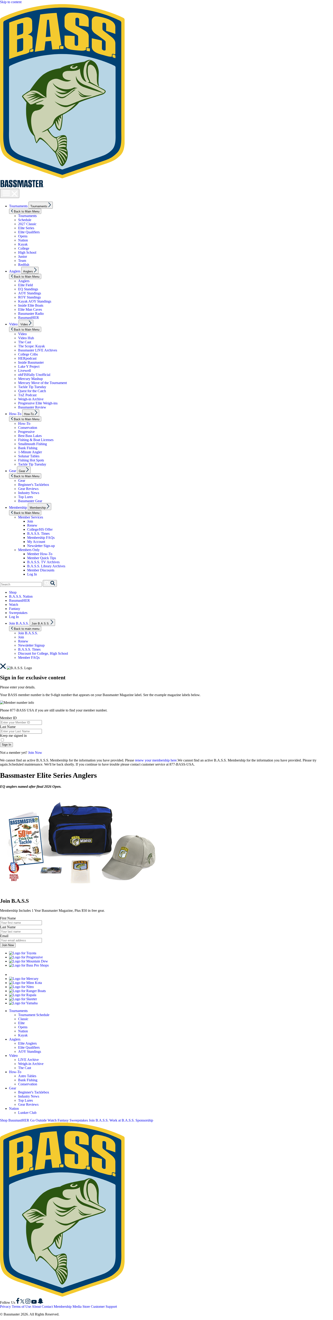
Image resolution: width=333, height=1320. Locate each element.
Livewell (24, 370)
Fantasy (14, 609)
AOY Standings (29, 293)
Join (30, 521)
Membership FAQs (41, 537)
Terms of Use (21, 1306)
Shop (13, 592)
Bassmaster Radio (31, 313)
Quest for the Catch (32, 391)
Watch (13, 604)
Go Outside (38, 1120)
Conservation (27, 428)
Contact (47, 1306)
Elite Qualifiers (29, 232)
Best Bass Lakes (30, 436)
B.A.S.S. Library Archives (46, 566)
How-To (15, 414)
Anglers (14, 271)
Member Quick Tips (41, 558)
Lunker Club (27, 1113)
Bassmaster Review (32, 407)
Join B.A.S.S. (19, 623)
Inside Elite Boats (30, 305)
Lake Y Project (28, 366)
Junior (22, 256)
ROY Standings (29, 297)
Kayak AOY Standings (34, 301)
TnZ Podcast (27, 395)
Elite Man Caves (30, 309)
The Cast (24, 342)
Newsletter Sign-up (41, 546)
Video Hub (26, 338)
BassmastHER (28, 318)
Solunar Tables (28, 456)
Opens (22, 236)
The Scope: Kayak (31, 346)
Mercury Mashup (30, 379)
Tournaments (18, 206)
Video (13, 324)
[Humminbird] (37, 974)
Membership (18, 507)
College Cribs (28, 354)
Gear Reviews (28, 489)
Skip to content (11, 2)
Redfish (23, 265)
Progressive (26, 432)
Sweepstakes (18, 613)
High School (27, 252)
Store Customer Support (99, 1306)
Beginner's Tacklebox (33, 485)
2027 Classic (27, 224)
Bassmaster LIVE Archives (37, 350)
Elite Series (26, 228)
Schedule (24, 220)
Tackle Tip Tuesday (32, 387)
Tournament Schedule (33, 1015)
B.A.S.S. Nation (21, 596)
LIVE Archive (28, 1060)
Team (22, 261)
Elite (21, 1023)
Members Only (29, 550)
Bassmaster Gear (30, 501)
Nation (23, 240)
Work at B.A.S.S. (122, 1120)
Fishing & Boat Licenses (35, 440)
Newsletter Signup (31, 645)
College (23, 248)
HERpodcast (27, 358)
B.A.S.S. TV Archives (43, 562)
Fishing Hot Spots (31, 460)
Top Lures (25, 497)
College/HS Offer (40, 529)
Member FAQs (29, 657)
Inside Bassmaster (31, 362)
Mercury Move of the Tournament (42, 383)
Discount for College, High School (43, 653)
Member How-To (39, 554)
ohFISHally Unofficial (34, 375)
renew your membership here (156, 760)
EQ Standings (28, 289)
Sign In (6, 744)
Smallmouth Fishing (32, 444)
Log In (32, 574)
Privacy (5, 1306)
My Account (36, 542)
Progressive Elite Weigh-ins (38, 403)
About (36, 1306)
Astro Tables (27, 1076)
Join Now (35, 752)
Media (77, 1306)
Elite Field (25, 285)
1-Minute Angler (30, 452)
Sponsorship (144, 1120)
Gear (12, 471)
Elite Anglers (27, 1043)
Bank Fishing (27, 448)
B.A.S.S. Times (38, 533)
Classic (23, 1019)
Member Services (30, 517)
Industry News (28, 493)
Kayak (23, 244)
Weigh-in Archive (30, 399)
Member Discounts (40, 570)
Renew (32, 525)
